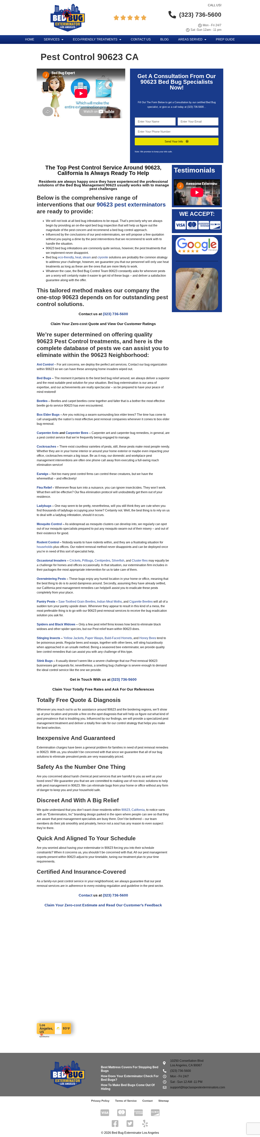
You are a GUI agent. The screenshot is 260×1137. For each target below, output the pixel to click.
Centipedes (102, 560)
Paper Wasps (94, 638)
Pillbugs (87, 560)
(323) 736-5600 (195, 106)
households (45, 546)
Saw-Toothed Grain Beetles (77, 601)
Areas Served (190, 39)
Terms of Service (126, 1100)
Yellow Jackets (73, 638)
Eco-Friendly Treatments (95, 39)
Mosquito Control (49, 524)
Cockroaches (46, 446)
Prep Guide (225, 39)
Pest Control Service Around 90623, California (109, 170)
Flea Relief (44, 487)
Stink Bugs (45, 660)
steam (87, 257)
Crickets (75, 560)
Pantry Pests (46, 601)
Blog (164, 39)
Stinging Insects (48, 638)
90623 (148, 82)
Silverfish (118, 560)
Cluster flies (140, 560)
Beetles (42, 401)
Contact (85, 895)
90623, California (133, 809)
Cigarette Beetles (141, 601)
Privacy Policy (100, 1100)
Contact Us (141, 39)
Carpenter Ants (48, 432)
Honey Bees (147, 638)
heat (78, 257)
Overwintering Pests (51, 578)
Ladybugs (44, 505)
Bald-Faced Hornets (118, 638)
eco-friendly (66, 257)
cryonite (102, 257)
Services (52, 39)
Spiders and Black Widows (56, 624)
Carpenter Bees (77, 432)
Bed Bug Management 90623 (91, 185)
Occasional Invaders (51, 560)
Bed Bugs (44, 378)
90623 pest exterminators (131, 204)
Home (29, 39)
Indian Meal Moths (109, 601)
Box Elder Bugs (48, 414)
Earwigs (42, 474)
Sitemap (163, 1100)
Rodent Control (48, 542)
